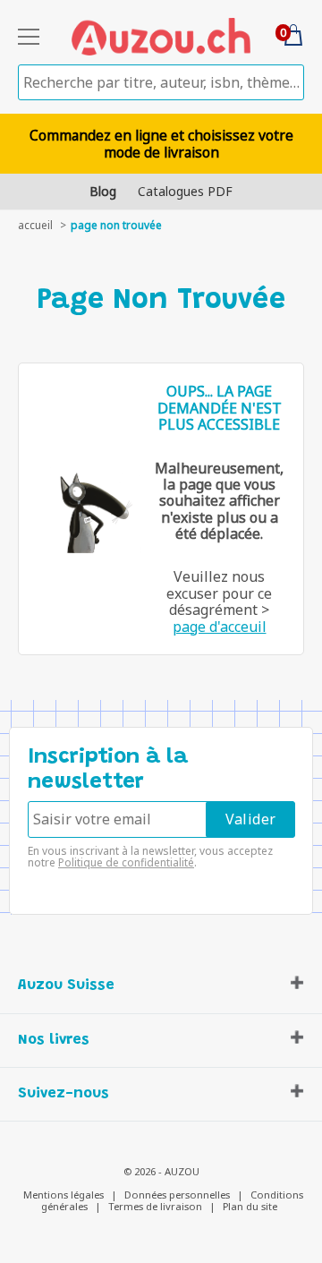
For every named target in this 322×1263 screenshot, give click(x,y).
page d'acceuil (220, 626)
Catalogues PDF (185, 191)
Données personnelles (177, 1194)
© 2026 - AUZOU (161, 1171)
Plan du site (250, 1206)
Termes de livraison (155, 1206)
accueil (35, 225)
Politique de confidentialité (126, 862)
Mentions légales (63, 1194)
